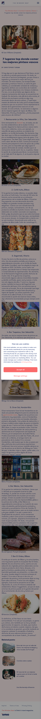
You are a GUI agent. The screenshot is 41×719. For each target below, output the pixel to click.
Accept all (20, 370)
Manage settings (20, 376)
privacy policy (27, 362)
